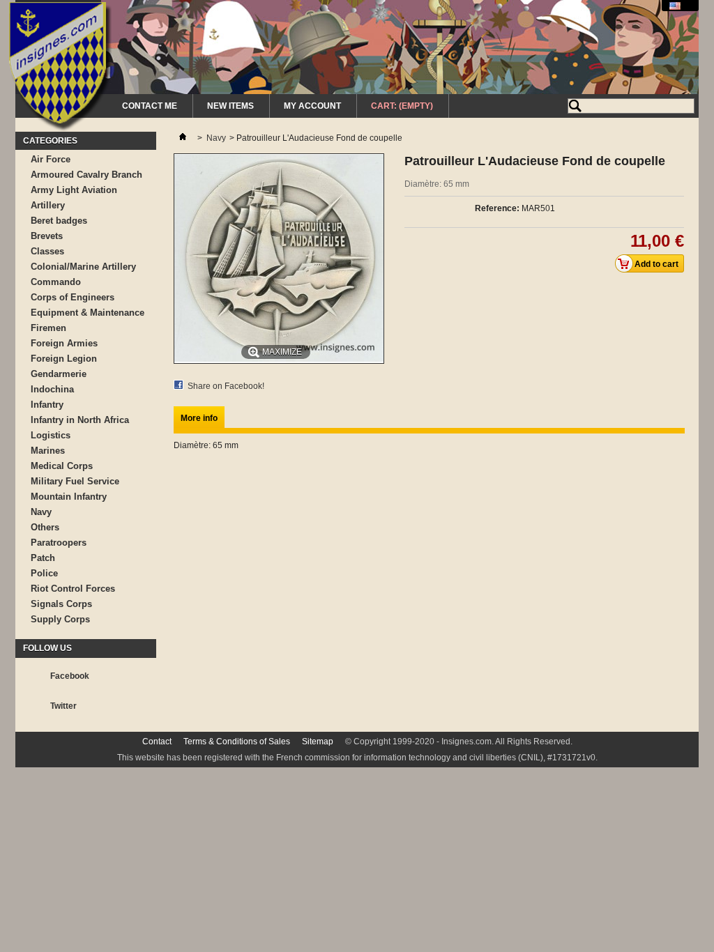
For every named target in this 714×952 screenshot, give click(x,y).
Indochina (52, 389)
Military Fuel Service (75, 481)
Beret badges (59, 220)
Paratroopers (58, 542)
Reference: (497, 208)
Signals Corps (61, 604)
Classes (47, 251)
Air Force (50, 159)
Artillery (48, 205)
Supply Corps (60, 619)
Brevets (47, 236)
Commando (56, 282)
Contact (157, 741)
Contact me (149, 106)
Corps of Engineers (72, 297)
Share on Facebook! (226, 386)
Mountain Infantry (69, 496)
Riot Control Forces (73, 588)
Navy (41, 512)
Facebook (69, 676)
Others (45, 527)
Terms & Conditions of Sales (236, 741)
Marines (48, 450)
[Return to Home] (183, 138)
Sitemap (317, 741)
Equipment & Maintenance (87, 312)
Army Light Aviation (74, 190)
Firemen (48, 328)
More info (199, 418)
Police (44, 573)
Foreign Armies (64, 343)
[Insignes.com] (60, 68)
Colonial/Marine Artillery (83, 266)
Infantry (47, 404)
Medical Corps (62, 466)
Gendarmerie (58, 374)
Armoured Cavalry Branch (86, 174)
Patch (43, 558)
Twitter (63, 706)
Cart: (402, 106)
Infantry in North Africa (80, 420)
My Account (312, 106)
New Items (230, 106)
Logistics (50, 435)
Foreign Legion (64, 358)
